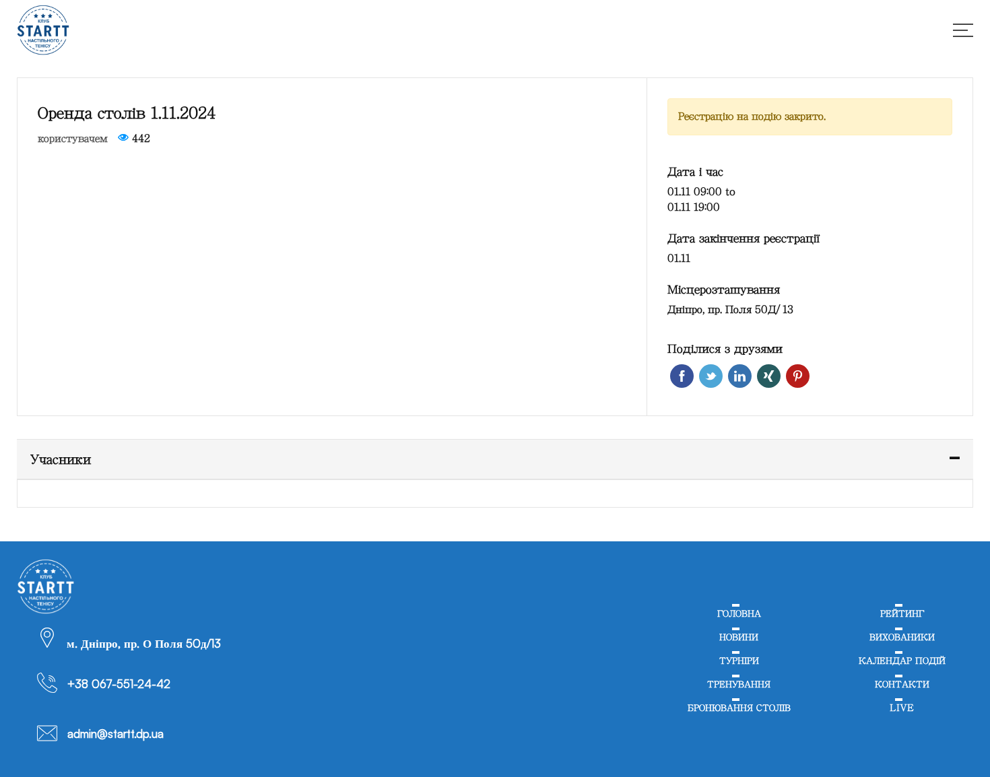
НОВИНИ (738, 642)
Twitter (711, 376)
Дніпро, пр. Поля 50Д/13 (730, 309)
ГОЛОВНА (739, 615)
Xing (769, 376)
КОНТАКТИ (902, 695)
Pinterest (798, 376)
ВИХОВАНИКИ (902, 642)
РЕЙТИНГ (902, 615)
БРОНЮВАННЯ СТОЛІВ (738, 721)
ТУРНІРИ (739, 668)
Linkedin (740, 376)
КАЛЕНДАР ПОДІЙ (901, 668)
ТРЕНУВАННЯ (738, 695)
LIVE (902, 721)
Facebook (682, 376)
